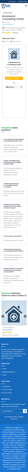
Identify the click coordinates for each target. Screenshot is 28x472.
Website (11, 87)
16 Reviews (15, 33)
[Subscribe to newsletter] (25, 411)
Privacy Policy (7, 393)
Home (4, 369)
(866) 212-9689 (13, 78)
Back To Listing (8, 12)
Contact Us (6, 386)
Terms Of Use (7, 390)
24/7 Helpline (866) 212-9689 (17, 1)
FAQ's (4, 375)
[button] (25, 5)
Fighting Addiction (8, 372)
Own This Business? (7, 24)
